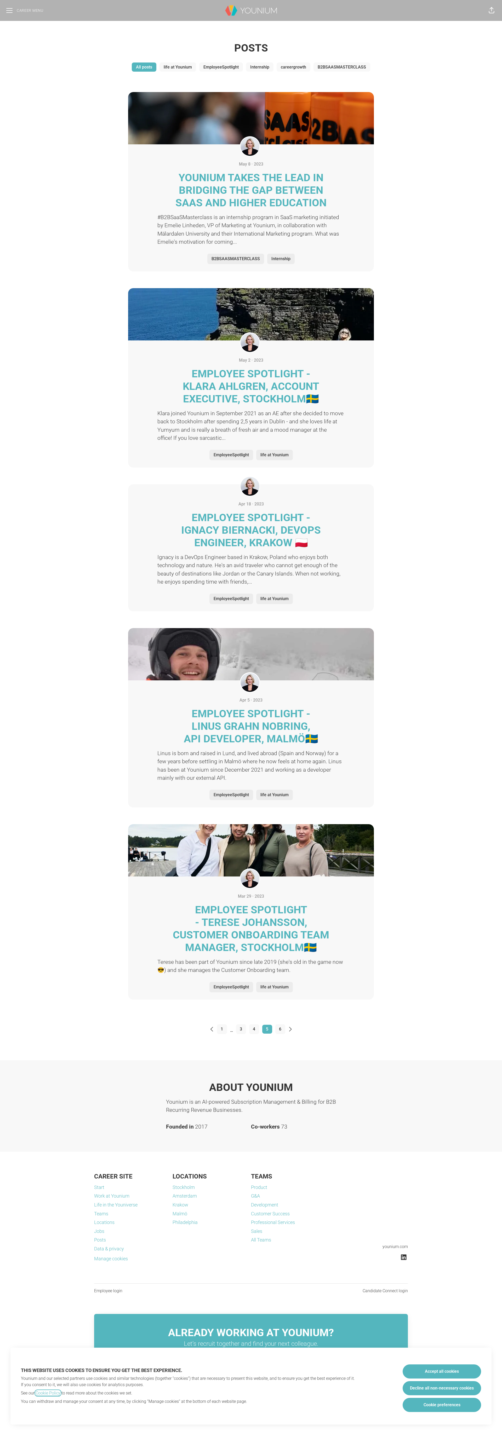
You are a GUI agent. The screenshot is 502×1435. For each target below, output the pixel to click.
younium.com (395, 1246)
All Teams (261, 1240)
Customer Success (270, 1213)
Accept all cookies (442, 1371)
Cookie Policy (48, 1393)
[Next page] (293, 1029)
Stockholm (184, 1187)
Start (99, 1187)
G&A (255, 1196)
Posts (100, 1240)
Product (259, 1187)
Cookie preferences (442, 1404)
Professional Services (273, 1222)
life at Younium (178, 67)
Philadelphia (185, 1222)
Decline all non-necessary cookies (442, 1388)
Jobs (99, 1231)
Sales (256, 1231)
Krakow (180, 1205)
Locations (104, 1222)
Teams (101, 1213)
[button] (491, 10)
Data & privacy (109, 1248)
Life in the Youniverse (116, 1205)
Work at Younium (111, 1196)
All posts (144, 67)
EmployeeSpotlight (221, 67)
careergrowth (293, 67)
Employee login (108, 1290)
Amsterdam (185, 1196)
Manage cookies (111, 1258)
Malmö (180, 1213)
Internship (259, 67)
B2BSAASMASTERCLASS (342, 67)
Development (264, 1205)
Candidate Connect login (385, 1290)
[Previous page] (209, 1029)
